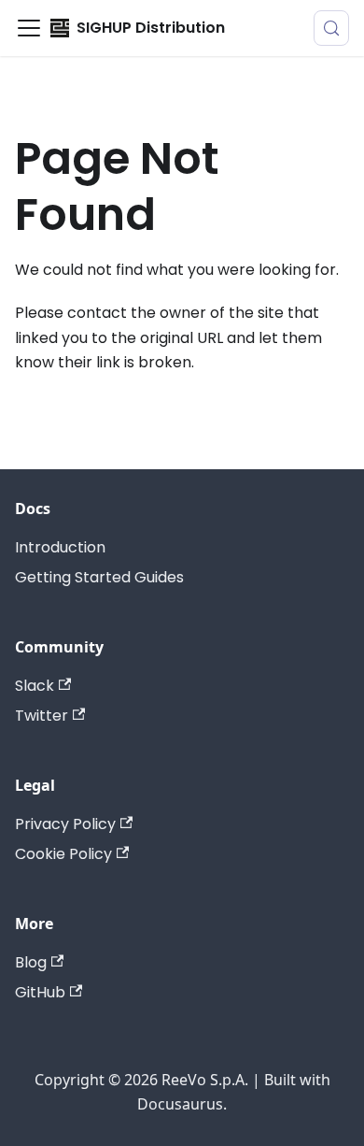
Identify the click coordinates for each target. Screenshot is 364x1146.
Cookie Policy (63, 854)
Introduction (60, 547)
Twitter (41, 715)
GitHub (40, 992)
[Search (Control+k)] (331, 28)
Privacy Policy (65, 824)
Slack (34, 685)
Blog (31, 962)
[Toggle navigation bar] (29, 28)
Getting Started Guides (99, 577)
